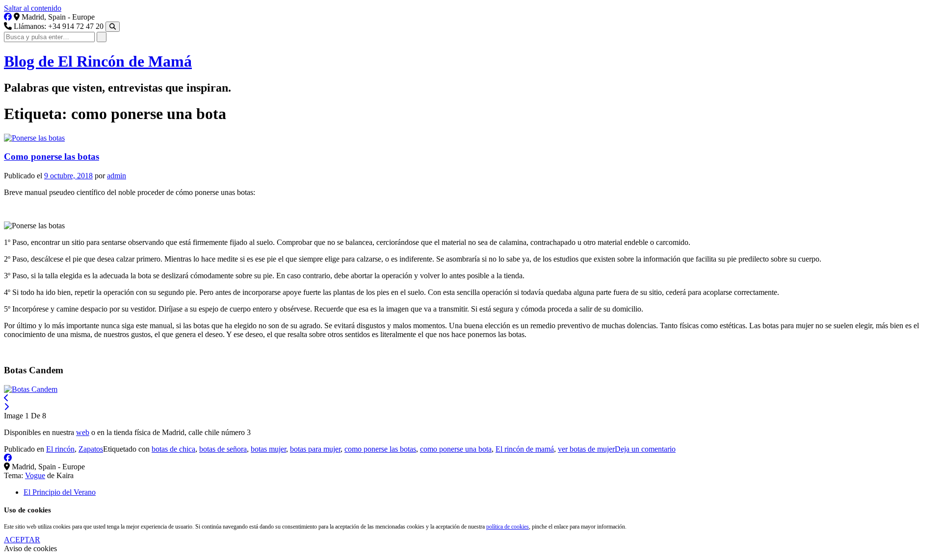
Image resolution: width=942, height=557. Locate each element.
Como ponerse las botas (51, 156)
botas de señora (223, 449)
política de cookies (507, 526)
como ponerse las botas (380, 449)
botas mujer (268, 449)
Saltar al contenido (32, 8)
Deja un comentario (645, 449)
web (82, 432)
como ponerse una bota (456, 449)
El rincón (60, 449)
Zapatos (90, 449)
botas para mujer (315, 449)
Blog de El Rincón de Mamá (98, 61)
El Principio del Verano (60, 492)
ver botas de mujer (586, 449)
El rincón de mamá (525, 449)
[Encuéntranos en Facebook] (8, 17)
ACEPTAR (22, 539)
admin (116, 175)
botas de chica (173, 449)
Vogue (35, 475)
